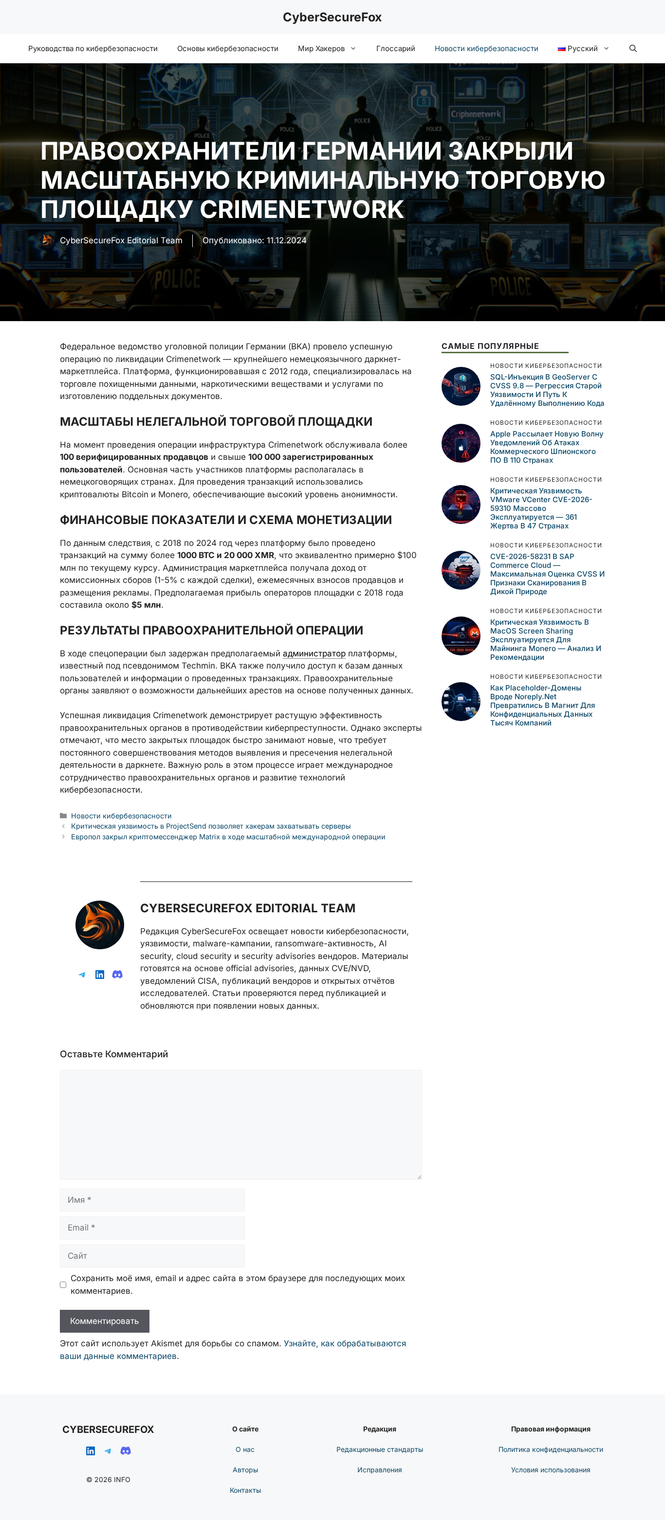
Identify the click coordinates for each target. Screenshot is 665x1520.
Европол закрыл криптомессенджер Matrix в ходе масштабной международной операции (228, 836)
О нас (245, 1449)
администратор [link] (314, 653)
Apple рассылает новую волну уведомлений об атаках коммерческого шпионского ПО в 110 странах (547, 446)
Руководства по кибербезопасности (93, 48)
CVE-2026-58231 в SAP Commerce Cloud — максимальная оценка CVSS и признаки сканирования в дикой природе (547, 573)
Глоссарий (395, 48)
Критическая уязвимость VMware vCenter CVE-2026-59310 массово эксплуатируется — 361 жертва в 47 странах (541, 508)
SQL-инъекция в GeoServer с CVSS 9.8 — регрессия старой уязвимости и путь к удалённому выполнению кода (547, 389)
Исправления (379, 1470)
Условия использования (551, 1470)
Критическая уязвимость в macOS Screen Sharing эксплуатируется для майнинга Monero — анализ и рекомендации (545, 639)
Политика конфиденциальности (551, 1449)
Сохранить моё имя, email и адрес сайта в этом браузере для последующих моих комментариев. (238, 1284)
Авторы (245, 1470)
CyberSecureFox (332, 17)
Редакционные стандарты (379, 1449)
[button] (633, 48)
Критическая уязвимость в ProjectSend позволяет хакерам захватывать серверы (211, 826)
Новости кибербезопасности (486, 48)
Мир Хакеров (321, 48)
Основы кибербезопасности (227, 48)
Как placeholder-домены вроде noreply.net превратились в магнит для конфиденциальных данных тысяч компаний (542, 705)
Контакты (245, 1490)
